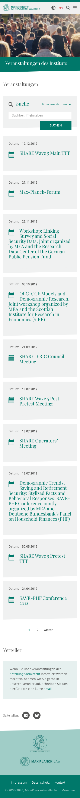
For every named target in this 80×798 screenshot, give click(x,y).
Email (48, 689)
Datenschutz (41, 782)
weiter (48, 630)
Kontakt (59, 782)
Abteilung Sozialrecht (25, 674)
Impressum (19, 782)
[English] (61, 8)
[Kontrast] (53, 8)
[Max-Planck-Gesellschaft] (40, 743)
